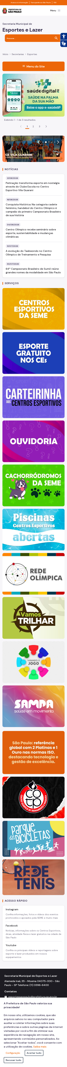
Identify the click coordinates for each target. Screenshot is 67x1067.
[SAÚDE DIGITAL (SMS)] (33, 95)
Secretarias (18, 54)
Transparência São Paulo (41, 2)
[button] (46, 126)
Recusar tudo (13, 1060)
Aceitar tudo (34, 1052)
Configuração (13, 1052)
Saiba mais (39, 1046)
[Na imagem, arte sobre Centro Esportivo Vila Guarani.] (33, 149)
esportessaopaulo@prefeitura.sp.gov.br (32, 996)
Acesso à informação (19, 2)
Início (5, 54)
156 (55, 2)
